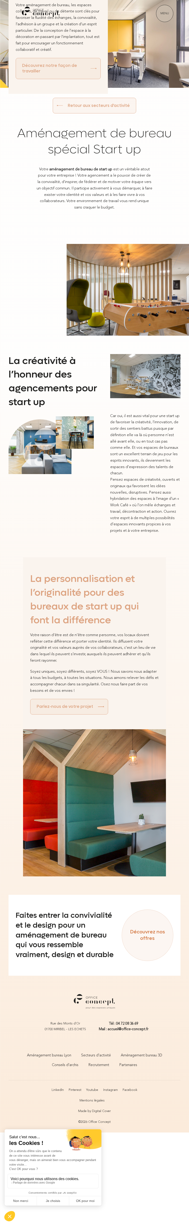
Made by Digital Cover (94, 1111)
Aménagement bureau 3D (141, 1055)
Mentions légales (92, 1100)
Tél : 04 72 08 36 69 (123, 1024)
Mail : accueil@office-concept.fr (123, 1029)
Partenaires (128, 1065)
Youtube (92, 1090)
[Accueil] (41, 13)
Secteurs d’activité (96, 1055)
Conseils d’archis (65, 1065)
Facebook (130, 1090)
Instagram (110, 1090)
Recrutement (98, 1065)
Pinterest (75, 1090)
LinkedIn (58, 1090)
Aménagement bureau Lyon (49, 1055)
